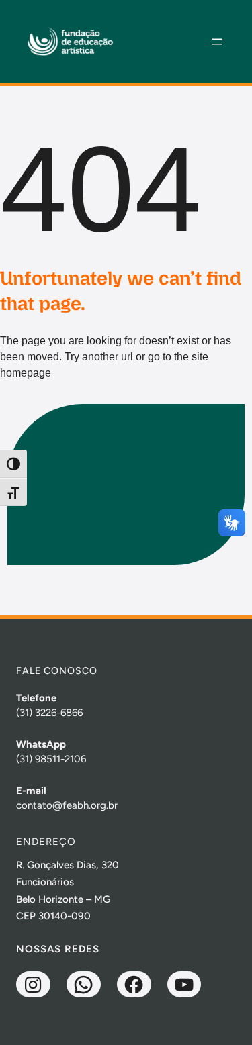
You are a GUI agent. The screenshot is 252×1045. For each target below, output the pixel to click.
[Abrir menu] (217, 42)
